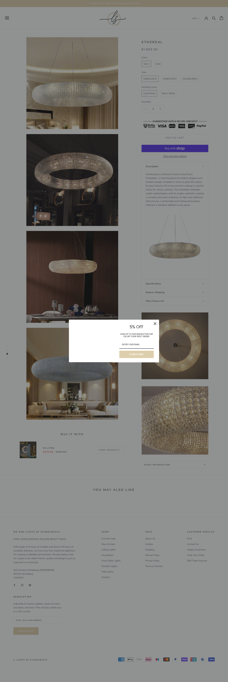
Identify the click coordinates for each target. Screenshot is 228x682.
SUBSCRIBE (137, 354)
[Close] (155, 324)
